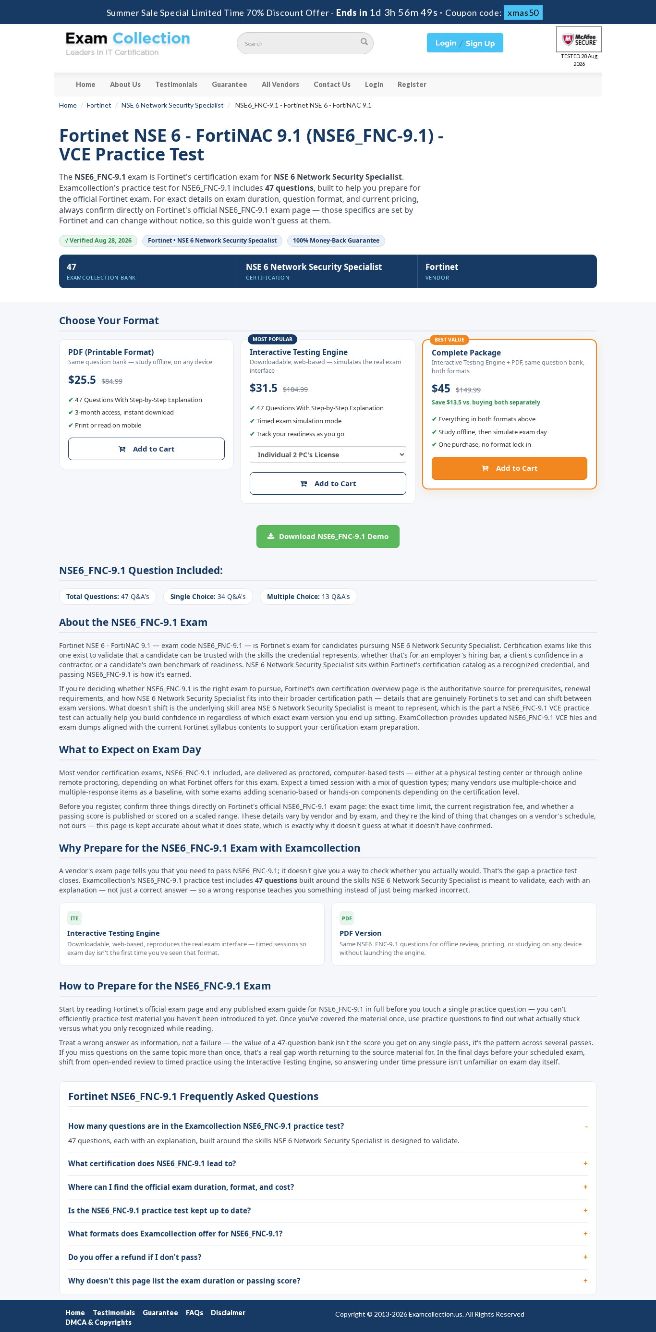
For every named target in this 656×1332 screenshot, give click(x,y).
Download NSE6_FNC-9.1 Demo (333, 536)
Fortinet (99, 105)
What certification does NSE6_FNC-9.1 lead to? (152, 1163)
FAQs (194, 1312)
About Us (125, 84)
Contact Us (332, 84)
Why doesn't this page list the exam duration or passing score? (184, 1280)
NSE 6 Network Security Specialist (172, 105)
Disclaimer (228, 1312)
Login (374, 84)
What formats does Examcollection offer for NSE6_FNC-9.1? (175, 1233)
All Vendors (280, 84)
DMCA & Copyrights (98, 1322)
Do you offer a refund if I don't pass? (134, 1257)
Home (86, 84)
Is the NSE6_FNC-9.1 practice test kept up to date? (159, 1210)
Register (412, 84)
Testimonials (176, 84)
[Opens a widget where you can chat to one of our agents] (590, 1277)
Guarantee (229, 84)
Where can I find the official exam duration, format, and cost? (181, 1187)
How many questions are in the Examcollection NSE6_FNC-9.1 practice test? (206, 1126)
